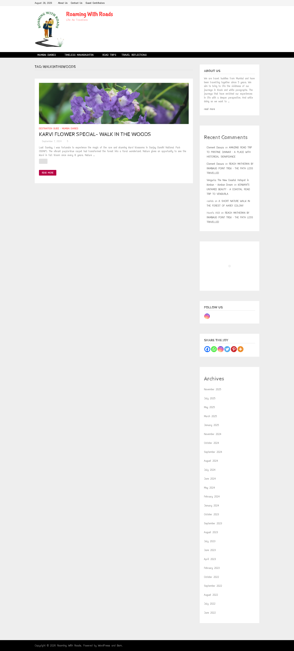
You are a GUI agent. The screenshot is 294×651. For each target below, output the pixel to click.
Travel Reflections (134, 54)
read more (209, 109)
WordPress (104, 645)
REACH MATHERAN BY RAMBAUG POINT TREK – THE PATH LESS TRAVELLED (230, 168)
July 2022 (209, 603)
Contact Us (76, 3)
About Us (63, 3)
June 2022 (210, 612)
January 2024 (211, 505)
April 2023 (210, 559)
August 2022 (211, 594)
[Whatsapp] (214, 349)
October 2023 (211, 514)
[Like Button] (43, 161)
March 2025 (210, 416)
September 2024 (213, 452)
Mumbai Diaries (46, 54)
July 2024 (209, 469)
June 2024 (210, 478)
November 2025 (212, 389)
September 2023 (213, 523)
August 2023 (211, 532)
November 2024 (212, 434)
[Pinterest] (234, 349)
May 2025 (209, 407)
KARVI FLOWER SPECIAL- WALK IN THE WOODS (95, 134)
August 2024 (211, 460)
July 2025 (209, 398)
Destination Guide (49, 128)
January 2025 (211, 425)
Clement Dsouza (215, 147)
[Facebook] (207, 349)
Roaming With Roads (89, 14)
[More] (240, 349)
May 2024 (209, 487)
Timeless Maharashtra (79, 54)
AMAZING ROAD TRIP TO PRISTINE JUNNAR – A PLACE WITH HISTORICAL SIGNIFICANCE (229, 152)
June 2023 (210, 550)
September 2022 (213, 585)
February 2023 (212, 568)
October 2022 (211, 577)
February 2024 (212, 496)
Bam (119, 645)
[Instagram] (207, 316)
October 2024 (211, 442)
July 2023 (209, 541)
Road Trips (109, 54)
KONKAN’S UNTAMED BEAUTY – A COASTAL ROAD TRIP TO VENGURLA (228, 189)
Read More (47, 173)
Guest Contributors (95, 3)
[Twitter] (227, 349)
